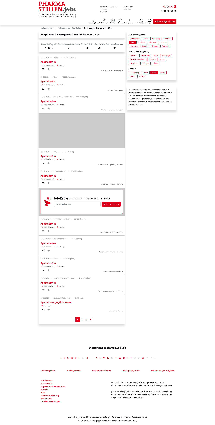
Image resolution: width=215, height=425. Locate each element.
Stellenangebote (48, 370)
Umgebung (135, 72)
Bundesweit (135, 38)
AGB (43, 392)
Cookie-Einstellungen (50, 401)
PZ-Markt (103, 9)
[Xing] (175, 11)
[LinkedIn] (172, 11)
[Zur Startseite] (57, 9)
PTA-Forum (104, 12)
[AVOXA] (169, 6)
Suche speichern (111, 204)
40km (154, 72)
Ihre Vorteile (46, 383)
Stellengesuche (73, 370)
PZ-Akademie (128, 7)
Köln (132, 42)
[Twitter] (168, 11)
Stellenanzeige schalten (165, 21)
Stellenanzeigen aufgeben (162, 370)
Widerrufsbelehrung (50, 395)
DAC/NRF (127, 9)
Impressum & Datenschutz (53, 386)
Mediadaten (46, 398)
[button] (149, 21)
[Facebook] (165, 11)
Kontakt (44, 389)
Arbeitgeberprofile (131, 370)
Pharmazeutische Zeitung (109, 7)
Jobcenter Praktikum (101, 370)
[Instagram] (161, 11)
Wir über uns (46, 380)
